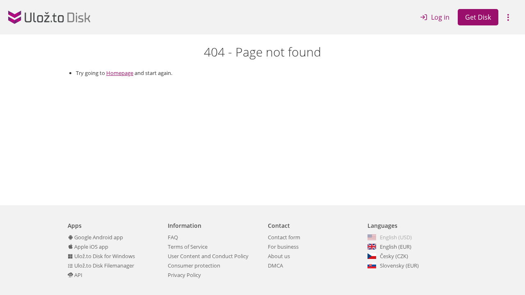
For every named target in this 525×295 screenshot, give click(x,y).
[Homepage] (49, 17)
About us (279, 256)
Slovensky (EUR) (399, 265)
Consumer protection (194, 265)
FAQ (173, 237)
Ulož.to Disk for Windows (104, 256)
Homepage (119, 73)
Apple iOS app (90, 246)
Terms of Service (188, 246)
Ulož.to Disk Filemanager (103, 265)
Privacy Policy (184, 275)
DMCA (275, 265)
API (77, 275)
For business (283, 246)
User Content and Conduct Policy (208, 256)
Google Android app (98, 237)
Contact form (284, 237)
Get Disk (478, 17)
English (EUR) (395, 246)
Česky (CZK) (394, 256)
